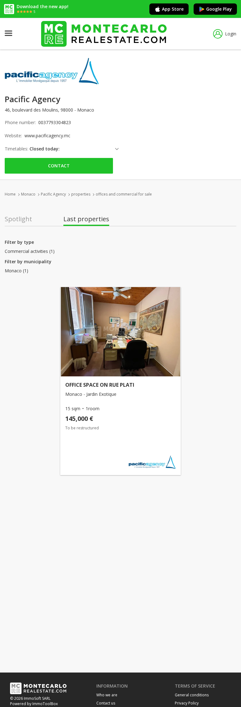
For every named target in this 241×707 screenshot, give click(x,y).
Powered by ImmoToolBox (34, 703)
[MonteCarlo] (104, 33)
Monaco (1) (16, 271)
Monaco (28, 194)
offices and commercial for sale (124, 194)
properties (80, 194)
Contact (59, 166)
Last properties (86, 219)
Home (10, 194)
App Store (173, 9)
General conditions (192, 695)
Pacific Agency (53, 194)
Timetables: (16, 149)
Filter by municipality (28, 261)
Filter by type (19, 242)
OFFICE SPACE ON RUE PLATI (99, 384)
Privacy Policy (187, 703)
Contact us (105, 703)
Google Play (219, 9)
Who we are (106, 695)
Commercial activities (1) (30, 251)
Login (230, 34)
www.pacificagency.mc (47, 136)
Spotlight (18, 219)
